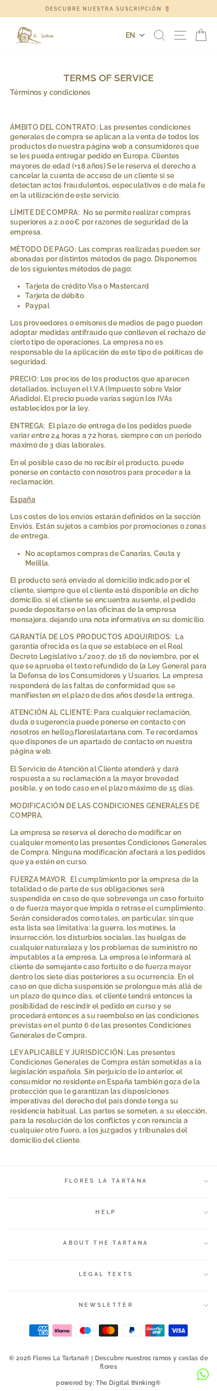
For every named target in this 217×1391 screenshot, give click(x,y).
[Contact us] (203, 1374)
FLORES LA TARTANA (106, 1181)
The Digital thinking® (128, 1382)
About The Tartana (105, 1243)
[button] (135, 35)
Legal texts (106, 1274)
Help (105, 1212)
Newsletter (106, 1305)
